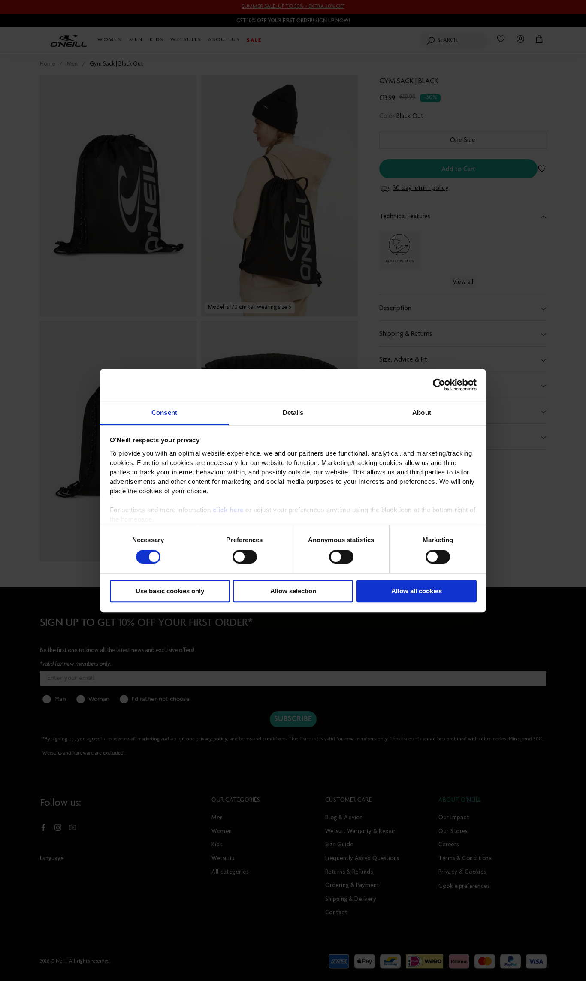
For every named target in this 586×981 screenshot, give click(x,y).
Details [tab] (293, 412)
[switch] (245, 557)
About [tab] (421, 412)
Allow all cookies (416, 591)
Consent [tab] (164, 412)
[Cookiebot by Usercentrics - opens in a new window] (439, 384)
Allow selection (293, 591)
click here (228, 509)
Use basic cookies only (170, 591)
